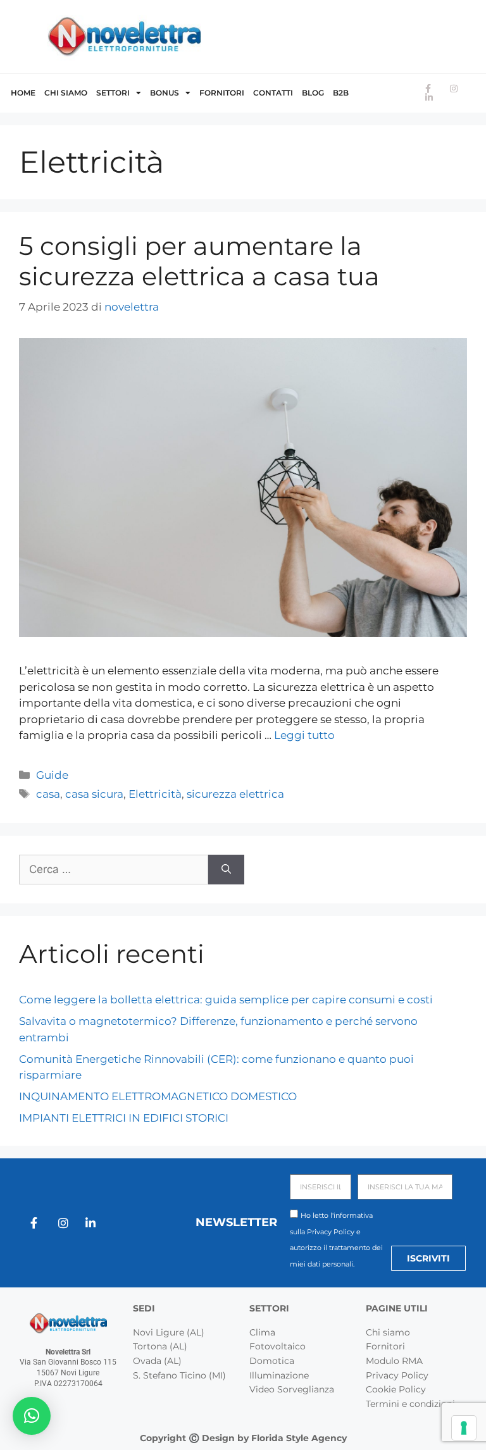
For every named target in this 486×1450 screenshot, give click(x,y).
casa (48, 794)
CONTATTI (273, 92)
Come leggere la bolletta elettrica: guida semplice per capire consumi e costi (226, 999)
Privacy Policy (330, 1231)
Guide (52, 775)
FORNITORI (221, 92)
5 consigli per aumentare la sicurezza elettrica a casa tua (199, 261)
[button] (32, 1416)
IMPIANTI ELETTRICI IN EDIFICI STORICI (123, 1118)
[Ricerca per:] (113, 870)
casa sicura (94, 794)
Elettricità (155, 794)
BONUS (164, 92)
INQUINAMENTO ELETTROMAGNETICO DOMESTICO (158, 1096)
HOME (23, 92)
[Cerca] (226, 870)
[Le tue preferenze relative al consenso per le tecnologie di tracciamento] (464, 1428)
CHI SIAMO (65, 92)
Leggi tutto (304, 735)
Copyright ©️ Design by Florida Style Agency (243, 1438)
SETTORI (113, 92)
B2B (341, 92)
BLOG (313, 92)
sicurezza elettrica (235, 794)
